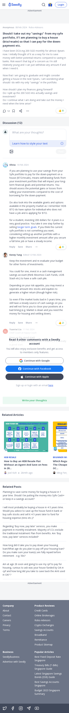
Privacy (6, 625)
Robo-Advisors (36, 27)
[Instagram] (21, 708)
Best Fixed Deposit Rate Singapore (47, 658)
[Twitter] (5, 708)
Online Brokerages (44, 615)
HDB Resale (10, 457)
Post (61, 151)
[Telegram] (29, 708)
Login (61, 4)
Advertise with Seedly (14, 661)
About (6, 610)
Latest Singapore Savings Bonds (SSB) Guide (48, 675)
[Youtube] (37, 708)
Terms (6, 630)
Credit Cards (41, 610)
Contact (7, 615)
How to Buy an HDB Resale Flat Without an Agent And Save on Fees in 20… (25, 465)
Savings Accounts (43, 630)
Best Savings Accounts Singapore (46, 683)
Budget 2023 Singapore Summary (47, 692)
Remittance (40, 639)
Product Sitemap (43, 644)
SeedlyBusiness (11, 656)
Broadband (40, 634)
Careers (7, 620)
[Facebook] (13, 708)
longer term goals (27, 227)
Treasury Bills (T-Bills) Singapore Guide (46, 667)
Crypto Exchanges (44, 625)
